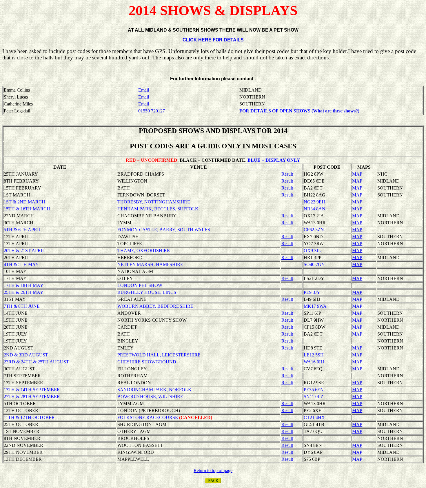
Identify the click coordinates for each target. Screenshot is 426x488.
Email (143, 90)
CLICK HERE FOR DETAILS (213, 39)
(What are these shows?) (335, 110)
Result (287, 174)
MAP (357, 174)
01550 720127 (151, 110)
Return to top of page (213, 470)
